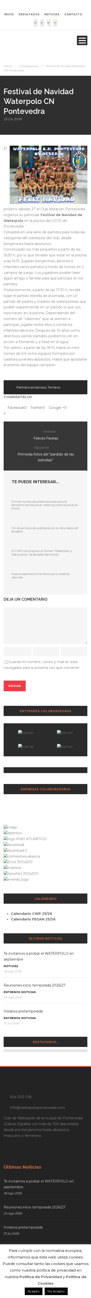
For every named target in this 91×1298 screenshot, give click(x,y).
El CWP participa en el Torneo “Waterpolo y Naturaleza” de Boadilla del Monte (42, 552)
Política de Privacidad (40, 1276)
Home (8, 66)
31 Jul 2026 (11, 1023)
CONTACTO (73, 14)
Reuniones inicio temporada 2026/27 (35, 985)
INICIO (9, 14)
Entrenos (12, 992)
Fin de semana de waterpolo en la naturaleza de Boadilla (45, 529)
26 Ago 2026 (13, 971)
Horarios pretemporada (23, 1011)
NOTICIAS (51, 14)
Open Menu (82, 40)
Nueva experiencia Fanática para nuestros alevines (41, 575)
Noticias (11, 966)
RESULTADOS (29, 14)
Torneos (54, 387)
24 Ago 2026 (13, 997)
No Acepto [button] (56, 1291)
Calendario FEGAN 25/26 (33, 919)
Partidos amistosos (31, 387)
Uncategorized (29, 66)
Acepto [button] (34, 1291)
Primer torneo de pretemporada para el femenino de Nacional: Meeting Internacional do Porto (45, 505)
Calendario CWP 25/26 (31, 913)
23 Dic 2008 (13, 119)
